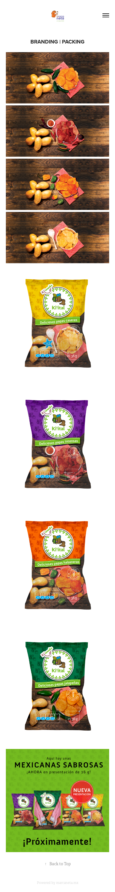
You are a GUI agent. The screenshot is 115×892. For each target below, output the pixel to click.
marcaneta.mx (67, 883)
